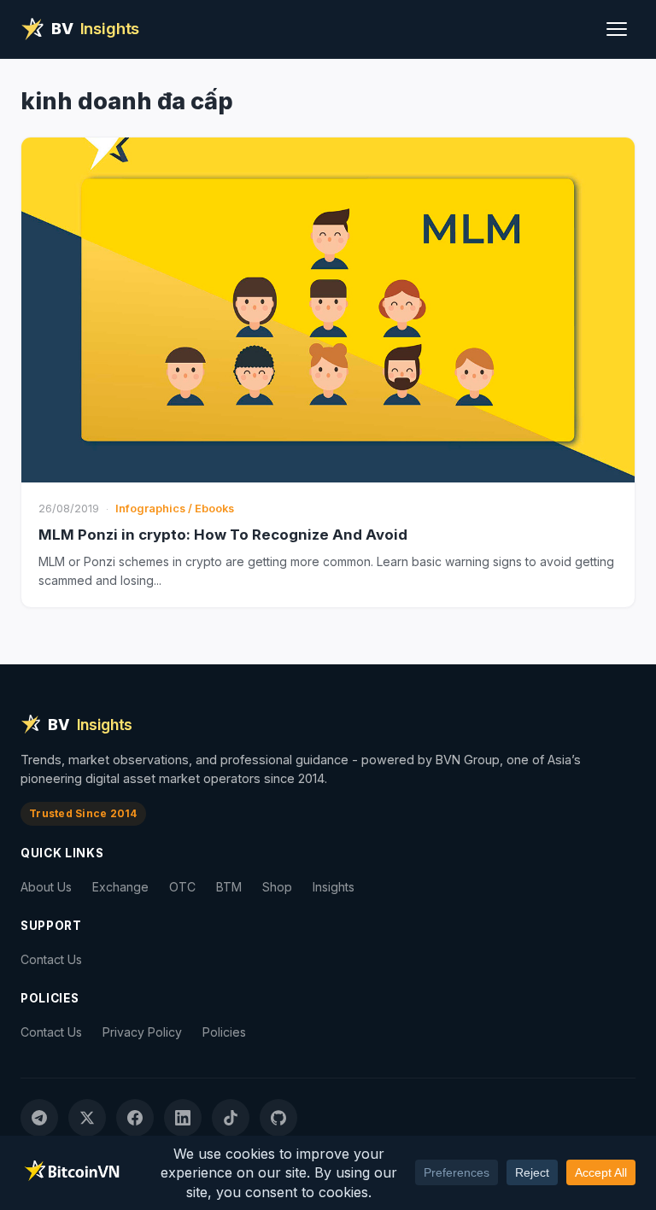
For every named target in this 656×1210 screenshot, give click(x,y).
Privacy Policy (142, 1032)
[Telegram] (39, 1118)
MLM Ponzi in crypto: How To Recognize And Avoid (222, 534)
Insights (333, 887)
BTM (229, 887)
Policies (224, 1032)
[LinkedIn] (183, 1118)
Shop (277, 887)
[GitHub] (278, 1118)
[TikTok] (230, 1118)
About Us (46, 887)
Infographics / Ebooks (174, 508)
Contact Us (51, 959)
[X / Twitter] (87, 1118)
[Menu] (617, 29)
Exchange (120, 887)
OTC (182, 887)
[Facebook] (135, 1118)
